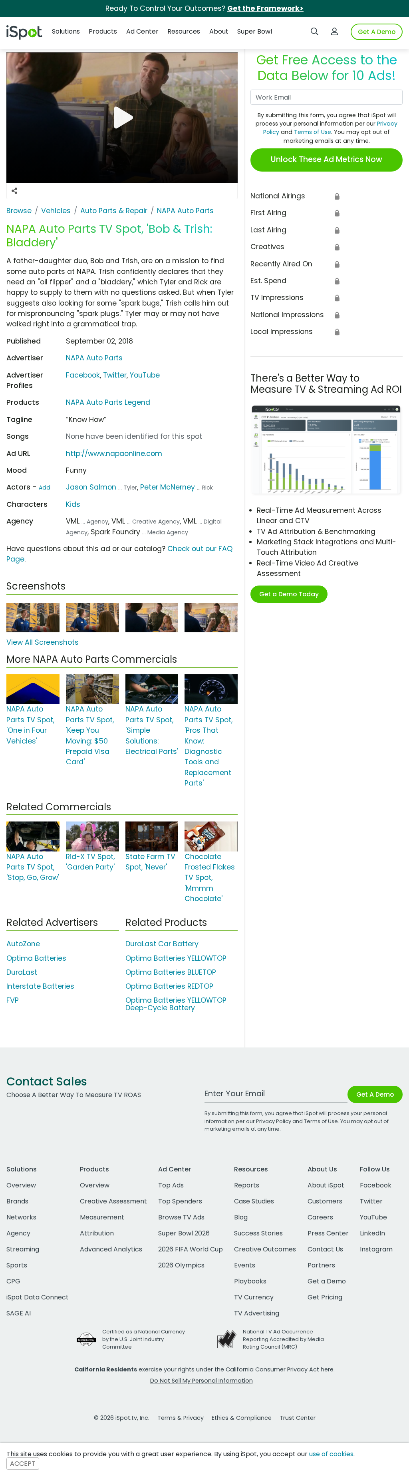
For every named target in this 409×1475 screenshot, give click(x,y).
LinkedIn (372, 1233)
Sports (16, 1265)
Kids (73, 504)
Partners (321, 1265)
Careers (320, 1217)
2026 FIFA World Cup (190, 1249)
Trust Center (298, 1418)
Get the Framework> (265, 8)
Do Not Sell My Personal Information (201, 1381)
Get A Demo (376, 31)
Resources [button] (183, 31)
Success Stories (258, 1233)
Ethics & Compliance (242, 1418)
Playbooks (250, 1281)
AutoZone (23, 944)
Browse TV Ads (181, 1217)
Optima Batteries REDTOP (169, 986)
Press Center (328, 1233)
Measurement (102, 1217)
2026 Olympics (181, 1265)
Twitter (115, 375)
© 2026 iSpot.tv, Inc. (121, 1418)
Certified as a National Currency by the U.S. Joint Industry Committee (143, 1339)
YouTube (145, 375)
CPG (13, 1281)
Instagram (376, 1249)
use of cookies (331, 1454)
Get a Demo (327, 1281)
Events (244, 1265)
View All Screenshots (42, 642)
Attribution (97, 1233)
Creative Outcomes (265, 1249)
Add (44, 488)
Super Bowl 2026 (184, 1233)
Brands (17, 1201)
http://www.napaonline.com (114, 453)
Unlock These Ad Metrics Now (326, 159)
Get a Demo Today (289, 594)
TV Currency (254, 1297)
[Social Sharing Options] (14, 190)
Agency (18, 1233)
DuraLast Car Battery (162, 944)
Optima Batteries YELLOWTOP (175, 958)
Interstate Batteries (40, 986)
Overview (21, 1185)
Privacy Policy (273, 1121)
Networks (21, 1217)
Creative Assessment (113, 1201)
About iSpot (326, 1185)
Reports (246, 1185)
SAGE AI (18, 1313)
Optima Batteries (36, 958)
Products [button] (103, 31)
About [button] (218, 31)
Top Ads (171, 1185)
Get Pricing (325, 1297)
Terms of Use (312, 132)
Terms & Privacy (180, 1418)
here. (328, 1369)
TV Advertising (256, 1313)
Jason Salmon (91, 487)
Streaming (22, 1249)
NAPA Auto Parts (94, 358)
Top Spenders (180, 1201)
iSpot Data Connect (37, 1297)
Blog (241, 1217)
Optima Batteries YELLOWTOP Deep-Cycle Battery (175, 1004)
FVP (12, 1000)
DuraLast (21, 972)
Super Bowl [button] (254, 31)
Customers (325, 1201)
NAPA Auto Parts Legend (108, 402)
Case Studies (254, 1201)
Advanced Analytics (111, 1249)
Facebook (83, 375)
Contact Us (325, 1249)
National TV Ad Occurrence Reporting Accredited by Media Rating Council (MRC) (283, 1339)
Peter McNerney (167, 487)
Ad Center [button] (142, 31)
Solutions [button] (66, 31)
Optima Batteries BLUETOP (170, 972)
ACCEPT (23, 1463)
